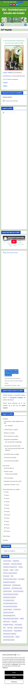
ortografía (14, 621)
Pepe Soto (9, 627)
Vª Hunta (6, 505)
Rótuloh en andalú (9, 433)
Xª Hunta (6, 521)
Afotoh (6, 83)
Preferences (14, 681)
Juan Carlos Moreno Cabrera (10, 606)
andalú (11, 570)
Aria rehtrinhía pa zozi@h (11, 461)
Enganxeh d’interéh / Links (11, 484)
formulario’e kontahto (16, 397)
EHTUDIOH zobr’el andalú (11, 454)
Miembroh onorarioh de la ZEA (13, 481)
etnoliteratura (6, 588)
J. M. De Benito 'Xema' (8, 600)
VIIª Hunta (7, 511)
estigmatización (7, 585)
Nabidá (21, 618)
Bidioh (5, 86)
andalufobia (6, 564)
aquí (19, 385)
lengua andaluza (7, 609)
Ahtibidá (5, 419)
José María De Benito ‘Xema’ (10, 603)
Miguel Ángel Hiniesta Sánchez (10, 618)
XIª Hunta (6, 525)
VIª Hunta (6, 508)
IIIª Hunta (6, 498)
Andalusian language (16, 564)
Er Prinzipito (21, 579)
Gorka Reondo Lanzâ (17, 588)
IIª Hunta (6, 495)
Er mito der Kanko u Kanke (10, 579)
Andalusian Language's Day (10, 567)
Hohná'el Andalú (7, 591)
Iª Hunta (6, 492)
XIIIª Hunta (7, 531)
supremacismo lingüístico (9, 634)
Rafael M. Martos (18, 627)
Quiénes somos (8, 471)
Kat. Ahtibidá (9, 425)
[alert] (14, 101)
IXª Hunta (6, 518)
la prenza (15, 79)
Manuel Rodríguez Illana (9, 615)
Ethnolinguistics (16, 585)
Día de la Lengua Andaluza (10, 573)
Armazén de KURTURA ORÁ (12, 446)
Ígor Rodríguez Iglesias (8, 640)
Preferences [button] (5, 667)
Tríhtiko (10, 73)
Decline (14, 677)
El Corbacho (6, 576)
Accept (14, 672)
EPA (12, 576)
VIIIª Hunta (7, 515)
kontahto (5, 540)
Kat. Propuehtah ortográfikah (13, 442)
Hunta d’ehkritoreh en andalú (11, 489)
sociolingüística (17, 630)
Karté (5, 73)
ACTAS (6, 76)
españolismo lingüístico (9, 582)
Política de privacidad (11, 474)
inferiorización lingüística (9, 597)
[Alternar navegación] (13, 25)
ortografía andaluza (8, 624)
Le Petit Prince (17, 609)
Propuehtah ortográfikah (11, 439)
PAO (4, 627)
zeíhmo (17, 637)
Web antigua (6, 536)
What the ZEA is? (9, 468)
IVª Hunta (6, 502)
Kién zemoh (6, 466)
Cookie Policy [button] (15, 664)
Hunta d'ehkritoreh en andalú (10, 594)
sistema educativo (7, 630)
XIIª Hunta (7, 528)
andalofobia (16, 561)
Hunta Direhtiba (8, 478)
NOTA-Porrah (6, 621)
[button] (22, 25)
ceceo (16, 570)
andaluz (21, 567)
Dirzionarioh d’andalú (10, 457)
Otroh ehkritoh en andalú (11, 436)
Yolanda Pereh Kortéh (8, 637)
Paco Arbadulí (18, 624)
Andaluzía (5, 570)
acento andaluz (7, 561)
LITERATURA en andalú (11, 430)
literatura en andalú (8, 612)
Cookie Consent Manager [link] (7, 654)
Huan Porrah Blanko (18, 591)
